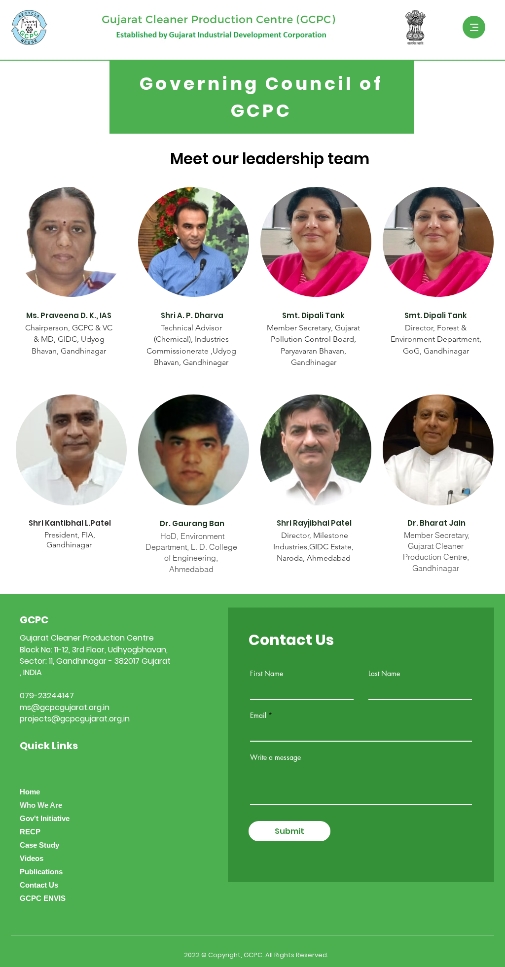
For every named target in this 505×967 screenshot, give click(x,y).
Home (30, 792)
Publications (41, 871)
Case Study (39, 845)
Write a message (275, 757)
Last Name (384, 673)
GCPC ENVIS (43, 898)
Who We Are (41, 805)
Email (258, 715)
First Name (266, 673)
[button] (474, 27)
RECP (30, 831)
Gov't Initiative (45, 818)
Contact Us (39, 885)
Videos (31, 858)
